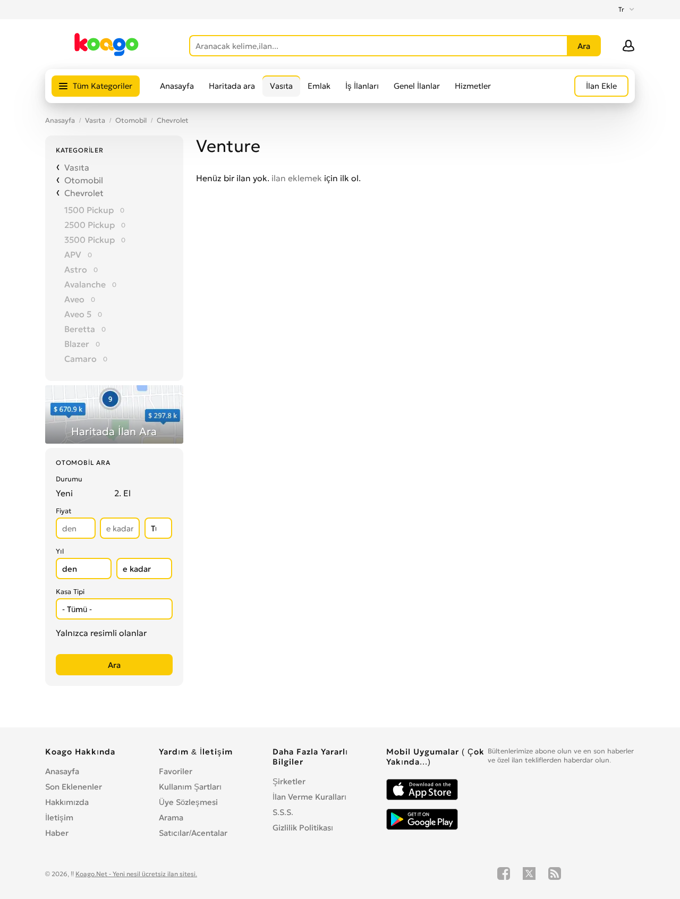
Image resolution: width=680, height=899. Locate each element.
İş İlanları (362, 86)
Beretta (79, 329)
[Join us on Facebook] (503, 873)
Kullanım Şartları (190, 787)
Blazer (76, 343)
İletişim (59, 817)
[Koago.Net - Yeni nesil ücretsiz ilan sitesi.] (106, 54)
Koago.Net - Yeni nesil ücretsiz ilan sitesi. (136, 874)
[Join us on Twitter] (529, 873)
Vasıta (281, 86)
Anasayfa (177, 86)
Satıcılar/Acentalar (193, 833)
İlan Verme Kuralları (309, 797)
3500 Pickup (89, 239)
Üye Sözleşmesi (188, 802)
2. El (122, 493)
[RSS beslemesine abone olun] (554, 873)
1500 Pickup (89, 210)
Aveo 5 (77, 314)
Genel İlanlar (417, 86)
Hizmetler (473, 86)
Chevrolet (173, 120)
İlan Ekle (601, 86)
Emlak (319, 86)
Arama (171, 817)
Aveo (74, 299)
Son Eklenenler (73, 787)
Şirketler (289, 781)
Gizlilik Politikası (303, 827)
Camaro (80, 358)
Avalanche (85, 284)
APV (72, 254)
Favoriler (175, 771)
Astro (75, 269)
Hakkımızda (67, 802)
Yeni (64, 493)
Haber (57, 833)
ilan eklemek (296, 178)
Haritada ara (232, 86)
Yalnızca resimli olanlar (101, 632)
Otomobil (131, 120)
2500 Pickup (89, 224)
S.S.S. (283, 812)
